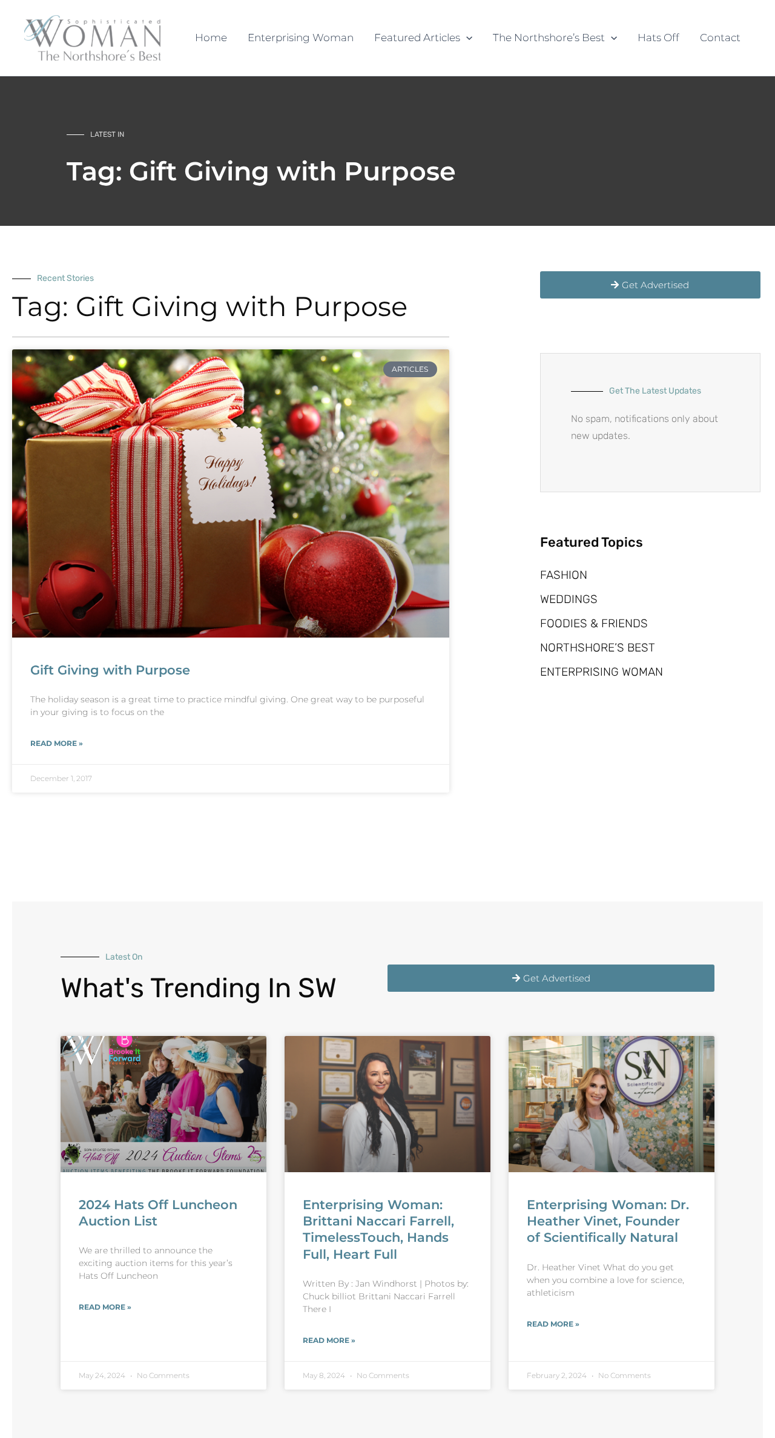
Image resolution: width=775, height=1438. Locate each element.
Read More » (56, 743)
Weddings (569, 599)
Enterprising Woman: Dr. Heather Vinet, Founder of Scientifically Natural (608, 1221)
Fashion (563, 575)
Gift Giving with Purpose (110, 670)
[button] (466, 38)
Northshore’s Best (597, 648)
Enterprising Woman (601, 672)
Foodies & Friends (594, 623)
